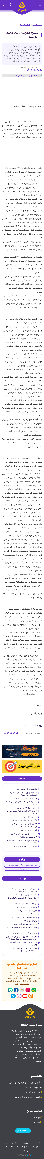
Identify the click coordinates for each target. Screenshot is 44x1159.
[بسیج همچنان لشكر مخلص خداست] (22, 75)
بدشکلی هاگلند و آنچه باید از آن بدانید (24, 933)
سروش (16, 990)
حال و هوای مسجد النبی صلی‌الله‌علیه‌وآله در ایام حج (22, 943)
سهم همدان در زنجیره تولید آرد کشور (24, 833)
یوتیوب (24, 996)
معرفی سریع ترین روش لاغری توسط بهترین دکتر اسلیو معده (21, 841)
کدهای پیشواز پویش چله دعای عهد (25, 894)
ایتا (30, 996)
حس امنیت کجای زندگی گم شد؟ (25, 798)
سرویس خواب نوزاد (22, 869)
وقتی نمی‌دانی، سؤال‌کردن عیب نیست (24, 820)
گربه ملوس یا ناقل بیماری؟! (27, 830)
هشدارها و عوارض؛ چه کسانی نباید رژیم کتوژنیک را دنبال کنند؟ (23, 793)
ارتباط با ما (36, 1117)
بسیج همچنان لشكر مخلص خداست (21, 34)
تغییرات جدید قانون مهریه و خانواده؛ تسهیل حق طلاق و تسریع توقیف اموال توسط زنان (21, 937)
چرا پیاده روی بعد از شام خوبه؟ (26, 807)
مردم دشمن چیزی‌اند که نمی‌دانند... (24, 846)
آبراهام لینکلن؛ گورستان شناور (26, 827)
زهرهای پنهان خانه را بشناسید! (26, 920)
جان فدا (34, 914)
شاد (33, 990)
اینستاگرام (19, 996)
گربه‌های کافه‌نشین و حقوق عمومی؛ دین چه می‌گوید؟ (21, 812)
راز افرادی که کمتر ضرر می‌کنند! (26, 907)
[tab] (22, 778)
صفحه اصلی (37, 25)
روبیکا (22, 990)
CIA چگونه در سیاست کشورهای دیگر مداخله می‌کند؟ (21, 803)
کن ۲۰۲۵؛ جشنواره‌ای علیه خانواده (25, 904)
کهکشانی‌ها (25, 25)
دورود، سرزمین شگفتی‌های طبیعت (24, 910)
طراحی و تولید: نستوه (20, 1155)
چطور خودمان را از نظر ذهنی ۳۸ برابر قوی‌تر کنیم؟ (22, 899)
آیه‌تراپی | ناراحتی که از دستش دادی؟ (24, 823)
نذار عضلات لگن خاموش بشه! (26, 789)
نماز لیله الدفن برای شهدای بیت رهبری (23, 917)
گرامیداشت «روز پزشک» (28, 837)
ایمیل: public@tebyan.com (27, 1097)
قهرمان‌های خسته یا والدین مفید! (25, 924)
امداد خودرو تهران (31, 865)
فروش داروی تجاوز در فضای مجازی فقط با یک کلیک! (21, 928)
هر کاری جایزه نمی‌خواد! (29, 817)
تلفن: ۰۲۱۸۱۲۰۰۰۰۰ (33, 1092)
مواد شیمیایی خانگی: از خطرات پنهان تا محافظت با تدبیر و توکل (23, 949)
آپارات (27, 990)
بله (10, 990)
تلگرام (13, 996)
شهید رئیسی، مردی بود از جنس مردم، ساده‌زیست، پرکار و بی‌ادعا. (23, 890)
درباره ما (37, 1122)
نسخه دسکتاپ (23, 1130)
